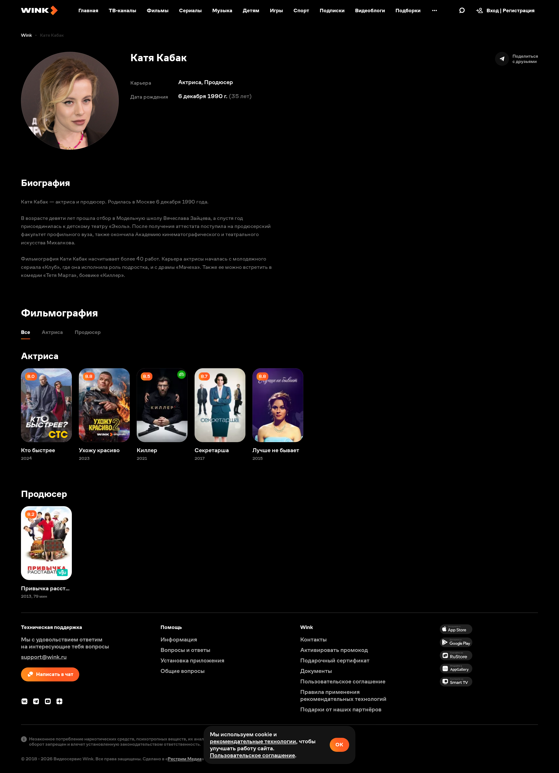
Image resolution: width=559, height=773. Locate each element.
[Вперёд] (548, 405)
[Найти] (462, 10)
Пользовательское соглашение (252, 755)
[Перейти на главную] (39, 10)
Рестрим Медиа (185, 758)
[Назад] (10, 405)
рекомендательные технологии (253, 741)
